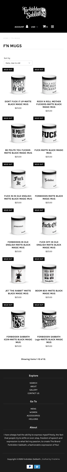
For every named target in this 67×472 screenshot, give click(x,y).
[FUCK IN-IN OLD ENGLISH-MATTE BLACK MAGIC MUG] (18, 178)
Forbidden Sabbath (31, 459)
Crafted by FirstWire (51, 459)
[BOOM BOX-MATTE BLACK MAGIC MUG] (49, 273)
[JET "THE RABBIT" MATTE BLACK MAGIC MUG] (18, 273)
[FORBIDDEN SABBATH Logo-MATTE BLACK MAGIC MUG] (49, 319)
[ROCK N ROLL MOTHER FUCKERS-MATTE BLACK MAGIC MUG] (49, 83)
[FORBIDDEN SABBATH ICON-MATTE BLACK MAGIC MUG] (18, 319)
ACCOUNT (20, 27)
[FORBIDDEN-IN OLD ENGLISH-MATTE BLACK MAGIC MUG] (18, 224)
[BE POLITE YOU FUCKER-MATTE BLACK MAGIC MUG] (18, 132)
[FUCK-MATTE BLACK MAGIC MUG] (49, 132)
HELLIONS (33, 419)
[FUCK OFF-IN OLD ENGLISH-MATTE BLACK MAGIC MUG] (49, 224)
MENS (33, 409)
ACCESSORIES (33, 415)
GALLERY (33, 390)
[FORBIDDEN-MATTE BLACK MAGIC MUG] (49, 178)
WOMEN (33, 412)
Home (6, 38)
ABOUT (33, 386)
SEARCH (33, 383)
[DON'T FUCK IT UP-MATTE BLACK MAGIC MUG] (18, 83)
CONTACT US (33, 393)
